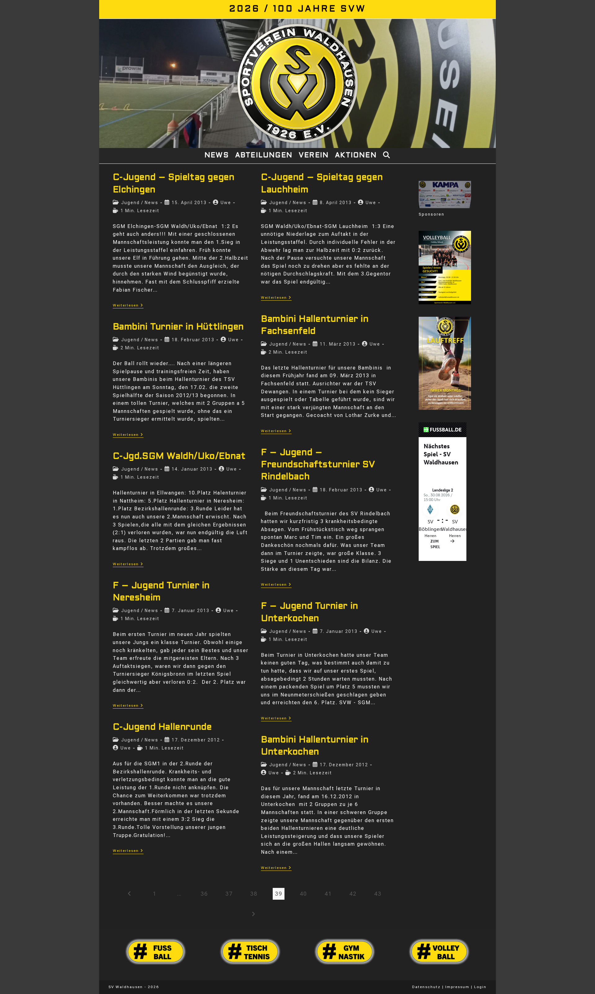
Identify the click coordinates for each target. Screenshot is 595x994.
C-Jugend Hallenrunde (162, 727)
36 (204, 893)
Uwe (226, 202)
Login (480, 987)
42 (353, 893)
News (151, 202)
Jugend (130, 202)
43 (377, 893)
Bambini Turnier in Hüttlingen (178, 327)
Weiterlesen (128, 305)
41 (328, 893)
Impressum (457, 987)
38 (254, 893)
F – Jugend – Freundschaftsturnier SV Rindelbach (318, 465)
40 (303, 893)
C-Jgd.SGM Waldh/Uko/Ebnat (179, 457)
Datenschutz (426, 987)
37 (229, 893)
